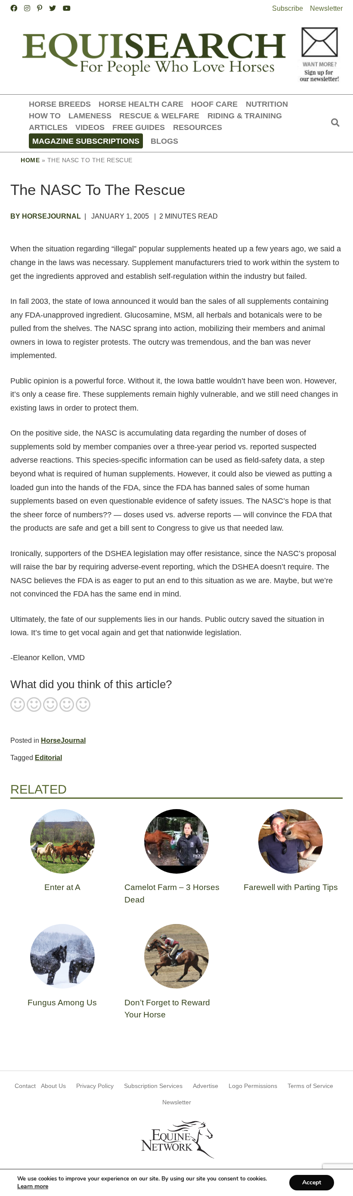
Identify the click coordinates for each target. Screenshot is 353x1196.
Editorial (48, 757)
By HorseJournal (45, 216)
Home (30, 160)
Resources (197, 127)
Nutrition (267, 103)
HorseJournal (63, 740)
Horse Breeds (60, 103)
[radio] (17, 705)
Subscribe (287, 8)
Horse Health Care (141, 103)
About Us (53, 1085)
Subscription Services (153, 1085)
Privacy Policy (95, 1085)
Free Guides (138, 127)
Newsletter (326, 8)
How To (45, 115)
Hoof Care (214, 103)
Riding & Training (244, 115)
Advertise (205, 1085)
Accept (311, 1182)
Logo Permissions (253, 1085)
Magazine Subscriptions (85, 140)
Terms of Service (310, 1085)
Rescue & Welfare (159, 115)
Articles (48, 127)
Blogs (164, 140)
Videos (90, 127)
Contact (25, 1085)
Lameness (89, 115)
